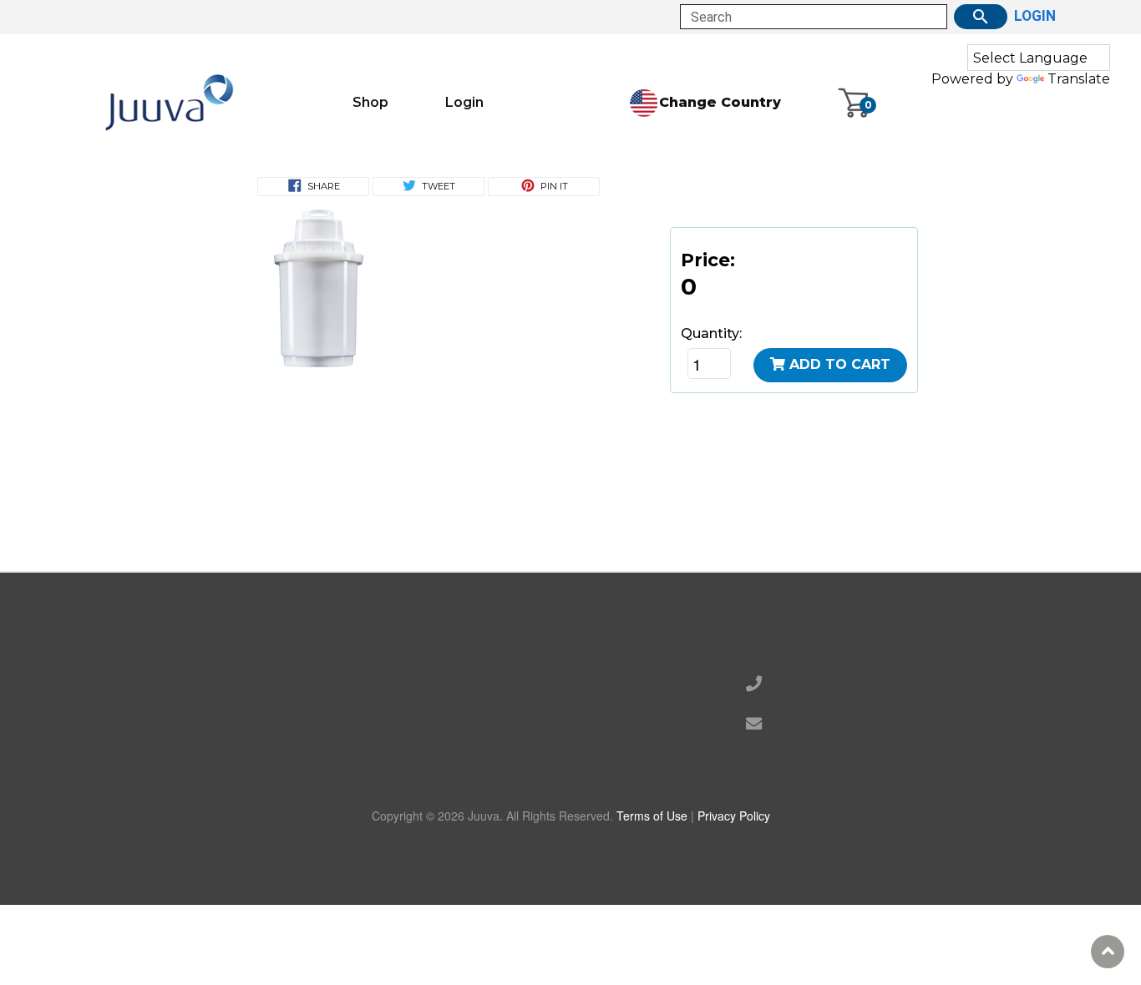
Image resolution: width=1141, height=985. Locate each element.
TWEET (438, 186)
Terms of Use (651, 815)
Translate (1078, 79)
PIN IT (554, 186)
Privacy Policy (733, 815)
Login (464, 102)
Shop (370, 102)
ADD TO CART (839, 364)
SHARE (323, 186)
